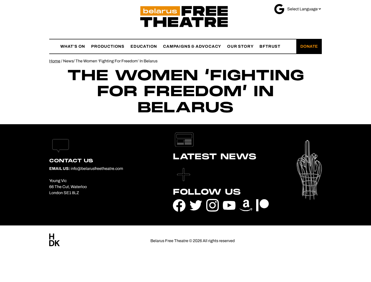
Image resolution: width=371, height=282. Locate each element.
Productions (107, 46)
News (68, 61)
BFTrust (269, 46)
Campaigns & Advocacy (192, 46)
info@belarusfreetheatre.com (97, 168)
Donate (309, 46)
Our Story (240, 46)
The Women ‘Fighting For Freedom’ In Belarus (116, 61)
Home (54, 61)
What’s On (72, 46)
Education (143, 46)
